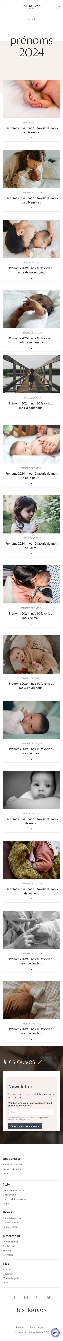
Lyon (5, 1172)
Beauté (7, 1212)
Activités (7, 1269)
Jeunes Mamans (11, 1241)
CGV (46, 1332)
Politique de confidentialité (27, 1332)
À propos (20, 1327)
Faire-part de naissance (15, 1198)
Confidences (9, 1245)
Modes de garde (11, 1278)
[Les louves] (31, 9)
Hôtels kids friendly (12, 1164)
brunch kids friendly (13, 1168)
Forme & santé (10, 1226)
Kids (6, 1263)
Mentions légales (36, 1327)
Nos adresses (12, 1158)
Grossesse (8, 1254)
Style (6, 1184)
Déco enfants (9, 1194)
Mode (6, 1203)
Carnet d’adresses (12, 1218)
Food (5, 1282)
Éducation (8, 1273)
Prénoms (7, 1250)
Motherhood (11, 1236)
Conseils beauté (11, 1222)
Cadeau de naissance (13, 1190)
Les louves (31, 1309)
